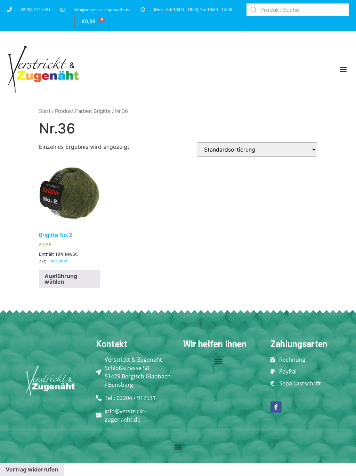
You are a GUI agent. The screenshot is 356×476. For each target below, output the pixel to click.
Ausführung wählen (60, 278)
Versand (58, 260)
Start (44, 111)
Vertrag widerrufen (32, 469)
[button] (343, 69)
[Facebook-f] (276, 407)
